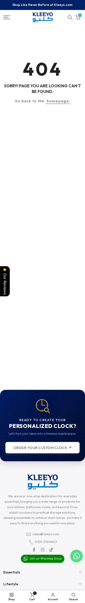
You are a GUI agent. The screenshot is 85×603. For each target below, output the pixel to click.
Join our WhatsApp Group (45, 558)
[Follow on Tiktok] (51, 549)
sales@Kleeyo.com (45, 534)
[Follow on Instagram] (43, 549)
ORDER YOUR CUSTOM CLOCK (40, 447)
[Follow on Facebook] (34, 549)
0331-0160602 (46, 542)
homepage (58, 101)
